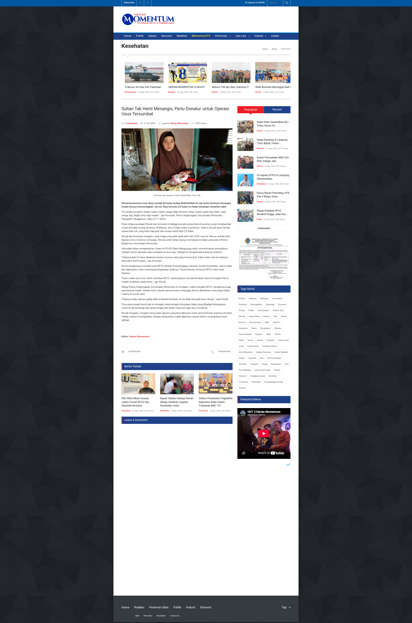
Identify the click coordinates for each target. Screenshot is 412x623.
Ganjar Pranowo (263, 352)
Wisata (242, 316)
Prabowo (270, 340)
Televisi (276, 322)
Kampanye (276, 364)
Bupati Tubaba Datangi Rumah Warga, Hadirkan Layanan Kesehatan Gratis (176, 402)
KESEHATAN (134, 351)
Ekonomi (166, 35)
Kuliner (242, 298)
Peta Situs (148, 616)
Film (275, 316)
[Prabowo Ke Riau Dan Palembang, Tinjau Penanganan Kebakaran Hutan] (141, 72)
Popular (258, 334)
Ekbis (241, 340)
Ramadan (256, 382)
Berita (274, 49)
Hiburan (252, 298)
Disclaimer (161, 616)
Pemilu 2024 (253, 346)
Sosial (260, 340)
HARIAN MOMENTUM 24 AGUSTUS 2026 (188, 87)
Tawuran (243, 376)
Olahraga (264, 298)
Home (127, 35)
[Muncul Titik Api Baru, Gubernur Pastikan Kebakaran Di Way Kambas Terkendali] (227, 72)
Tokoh (254, 328)
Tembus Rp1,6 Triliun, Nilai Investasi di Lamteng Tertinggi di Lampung (189, 2)
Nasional (243, 304)
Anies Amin (283, 340)
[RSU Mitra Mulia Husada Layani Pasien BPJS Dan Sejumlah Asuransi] (138, 383)
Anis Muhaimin (245, 352)
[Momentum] (148, 22)
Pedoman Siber (159, 607)
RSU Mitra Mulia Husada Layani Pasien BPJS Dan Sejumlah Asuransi (135, 402)
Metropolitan (256, 304)
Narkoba (273, 376)
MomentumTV (201, 35)
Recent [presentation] (277, 109)
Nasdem (252, 358)
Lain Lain (241, 35)
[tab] (250, 111)
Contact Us (174, 616)
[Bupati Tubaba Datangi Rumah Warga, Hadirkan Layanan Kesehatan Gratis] (177, 383)
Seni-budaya (263, 310)
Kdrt (287, 364)
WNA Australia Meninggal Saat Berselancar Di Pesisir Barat (285, 87)
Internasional (255, 322)
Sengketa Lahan (257, 376)
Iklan (137, 616)
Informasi (221, 35)
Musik (283, 316)
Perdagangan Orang (273, 382)
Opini (268, 334)
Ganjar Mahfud (281, 352)
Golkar (242, 358)
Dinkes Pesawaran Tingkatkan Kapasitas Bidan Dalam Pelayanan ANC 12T (216, 402)
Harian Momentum (179, 123)
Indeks (275, 35)
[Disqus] (177, 464)
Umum (278, 334)
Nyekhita (182, 35)
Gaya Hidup (254, 316)
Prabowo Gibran (269, 346)
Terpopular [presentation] (251, 109)
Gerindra (243, 364)
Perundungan (245, 370)
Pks (262, 358)
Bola (267, 322)
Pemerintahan (127, 92)
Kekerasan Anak (262, 370)
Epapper (168, 92)
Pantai (242, 310)
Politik (139, 35)
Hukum (152, 35)
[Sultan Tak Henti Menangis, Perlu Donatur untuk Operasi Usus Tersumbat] (177, 159)
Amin (241, 346)
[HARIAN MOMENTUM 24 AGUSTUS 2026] (184, 72)
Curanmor (243, 382)
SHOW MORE (264, 228)
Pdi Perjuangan (274, 358)
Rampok (254, 364)
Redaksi (139, 607)
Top (284, 607)
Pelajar (277, 370)
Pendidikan (261, 184)
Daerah (259, 35)
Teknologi (270, 304)
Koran (250, 340)
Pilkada (277, 328)
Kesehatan (132, 123)
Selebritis (243, 328)
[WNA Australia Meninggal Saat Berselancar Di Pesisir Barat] (271, 72)
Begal (264, 364)
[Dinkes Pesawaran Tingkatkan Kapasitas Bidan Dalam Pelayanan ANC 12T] (216, 383)
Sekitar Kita (278, 310)
